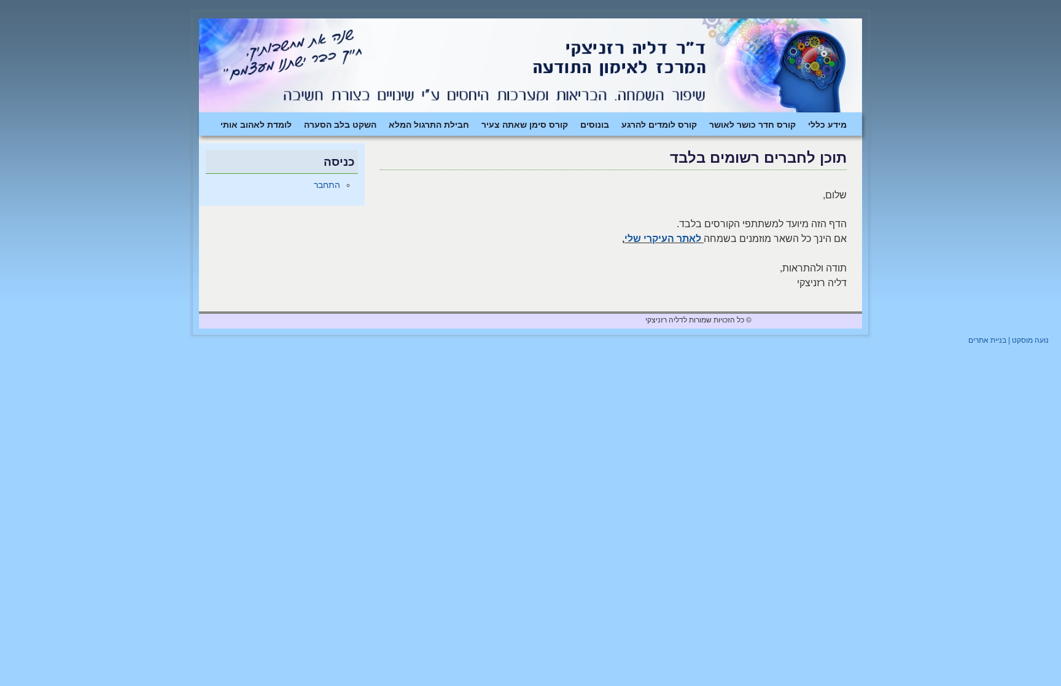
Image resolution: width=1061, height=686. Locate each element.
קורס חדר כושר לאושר (752, 124)
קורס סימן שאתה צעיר (524, 124)
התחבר (327, 185)
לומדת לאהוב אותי (256, 124)
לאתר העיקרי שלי (662, 238)
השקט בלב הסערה (340, 124)
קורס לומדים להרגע (659, 124)
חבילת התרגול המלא (429, 124)
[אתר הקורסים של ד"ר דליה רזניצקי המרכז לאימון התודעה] (530, 65)
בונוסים (594, 124)
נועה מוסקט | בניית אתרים (1008, 340)
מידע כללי (827, 124)
